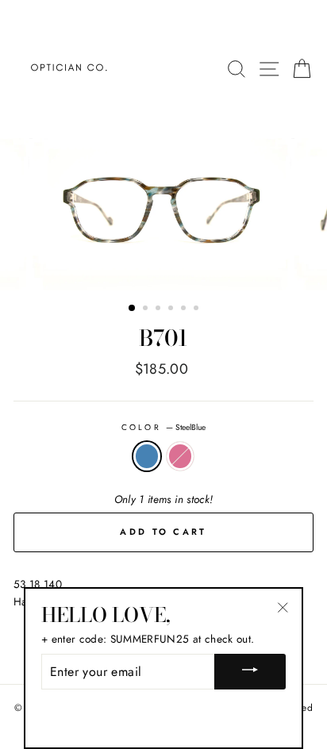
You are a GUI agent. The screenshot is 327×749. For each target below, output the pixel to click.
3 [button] (160, 309)
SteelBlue (146, 456)
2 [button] (147, 309)
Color (163, 427)
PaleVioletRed (180, 456)
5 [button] (185, 309)
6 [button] (198, 309)
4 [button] (172, 309)
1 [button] (133, 309)
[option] (163, 214)
